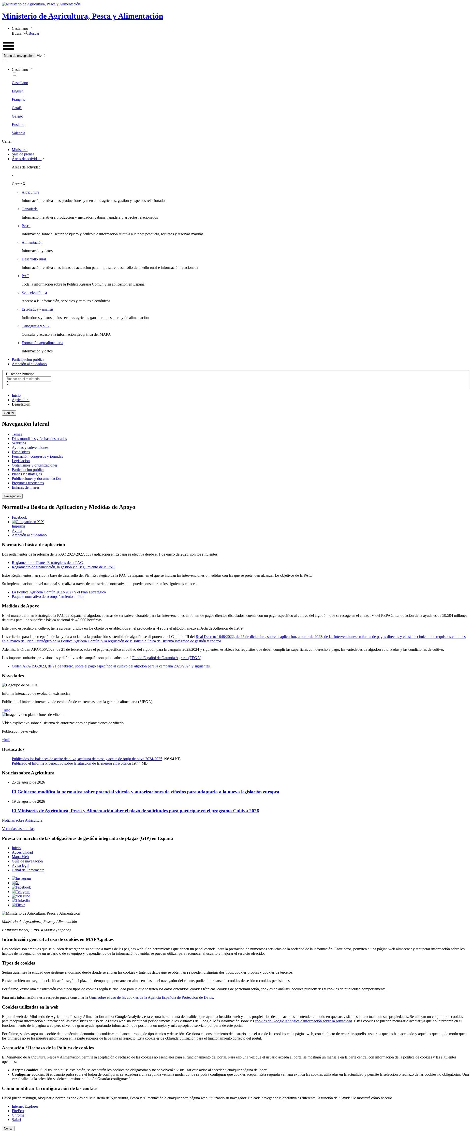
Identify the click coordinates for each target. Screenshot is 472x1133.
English (18, 91)
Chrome (18, 1115)
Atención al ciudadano (29, 364)
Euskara (18, 124)
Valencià (18, 133)
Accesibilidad (22, 852)
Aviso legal (20, 865)
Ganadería (30, 209)
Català (17, 108)
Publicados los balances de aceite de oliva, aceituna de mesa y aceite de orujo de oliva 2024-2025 (87, 759)
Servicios (19, 443)
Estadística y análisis (37, 309)
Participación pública (28, 359)
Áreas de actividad (27, 159)
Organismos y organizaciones (35, 465)
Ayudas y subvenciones (30, 447)
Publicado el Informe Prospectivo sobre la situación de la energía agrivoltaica (71, 763)
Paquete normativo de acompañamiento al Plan (48, 596)
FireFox (18, 1111)
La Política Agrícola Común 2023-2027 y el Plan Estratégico (59, 592)
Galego (17, 116)
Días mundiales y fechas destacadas (39, 439)
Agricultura (30, 192)
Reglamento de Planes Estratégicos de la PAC (47, 562)
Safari (16, 1120)
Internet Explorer (25, 1106)
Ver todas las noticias (18, 829)
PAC (25, 276)
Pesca (26, 226)
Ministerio (20, 150)
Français (18, 99)
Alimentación (32, 242)
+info (6, 710)
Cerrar (8, 1128)
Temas (17, 434)
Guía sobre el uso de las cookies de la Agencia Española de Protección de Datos (151, 997)
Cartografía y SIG (35, 326)
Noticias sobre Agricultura (22, 820)
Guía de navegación (27, 861)
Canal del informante (28, 870)
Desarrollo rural (34, 259)
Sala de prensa (23, 154)
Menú (40, 55)
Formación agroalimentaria (42, 343)
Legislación (21, 461)
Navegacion (12, 496)
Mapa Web (20, 857)
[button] (236, 55)
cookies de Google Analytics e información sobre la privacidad (303, 1021)
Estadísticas (21, 452)
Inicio (16, 395)
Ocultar (9, 413)
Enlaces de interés (26, 487)
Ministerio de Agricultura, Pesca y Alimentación (82, 16)
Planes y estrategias (27, 474)
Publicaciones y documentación (36, 478)
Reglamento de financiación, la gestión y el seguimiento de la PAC (63, 567)
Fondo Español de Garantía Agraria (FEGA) (166, 658)
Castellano (20, 83)
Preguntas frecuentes (28, 483)
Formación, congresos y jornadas (37, 456)
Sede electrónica (34, 292)
